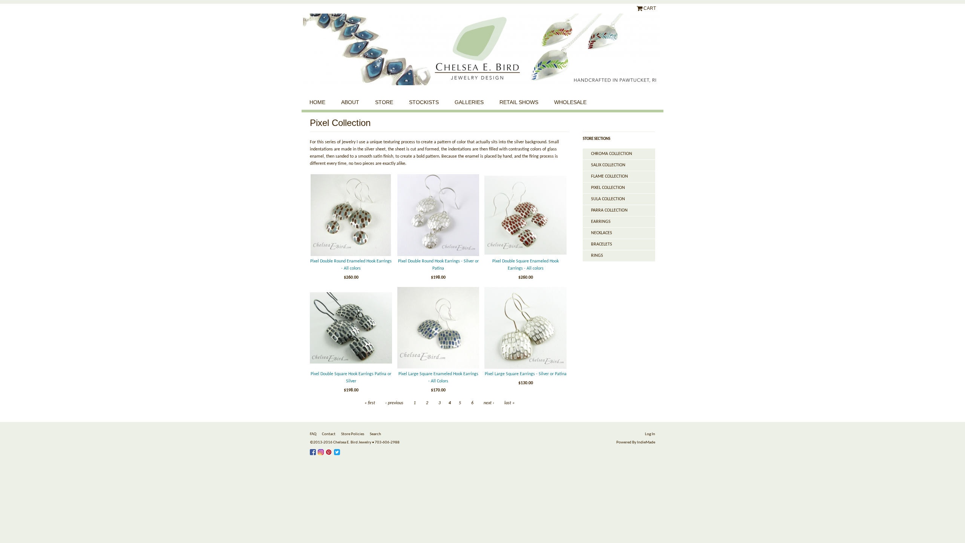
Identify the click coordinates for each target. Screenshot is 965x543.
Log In (650, 434)
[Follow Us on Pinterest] (330, 451)
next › (489, 403)
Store (384, 102)
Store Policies (352, 434)
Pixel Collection (608, 188)
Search (375, 434)
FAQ (313, 434)
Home (317, 102)
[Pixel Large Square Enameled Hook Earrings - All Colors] (438, 328)
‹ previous (394, 403)
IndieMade (646, 442)
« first (370, 403)
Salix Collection (608, 165)
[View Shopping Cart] (640, 8)
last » (509, 403)
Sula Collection (608, 199)
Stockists (424, 102)
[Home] (482, 49)
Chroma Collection (611, 154)
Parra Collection (609, 210)
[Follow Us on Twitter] (338, 451)
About (350, 102)
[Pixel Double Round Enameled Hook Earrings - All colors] (351, 215)
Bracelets (601, 244)
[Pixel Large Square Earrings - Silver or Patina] (525, 328)
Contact (328, 434)
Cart (649, 8)
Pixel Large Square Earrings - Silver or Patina (526, 374)
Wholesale (570, 102)
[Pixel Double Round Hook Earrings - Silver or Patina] (438, 215)
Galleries (469, 102)
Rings (597, 255)
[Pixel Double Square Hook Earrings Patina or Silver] (351, 328)
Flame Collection (609, 176)
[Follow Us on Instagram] (322, 451)
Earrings (601, 221)
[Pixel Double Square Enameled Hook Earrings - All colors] (525, 215)
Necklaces (601, 233)
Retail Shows (518, 102)
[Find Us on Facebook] (314, 451)
